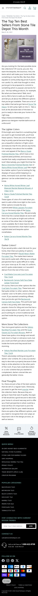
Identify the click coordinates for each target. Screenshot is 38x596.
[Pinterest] (12, 560)
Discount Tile (7, 497)
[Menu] (3, 8)
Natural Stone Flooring (11, 452)
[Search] (24, 8)
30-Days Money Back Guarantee (14, 449)
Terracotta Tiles (8, 510)
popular (25, 389)
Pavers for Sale (8, 504)
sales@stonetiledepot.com (11, 538)
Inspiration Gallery (10, 469)
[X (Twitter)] (17, 560)
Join (31, 526)
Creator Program (9, 475)
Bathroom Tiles (8, 490)
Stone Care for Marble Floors (14, 455)
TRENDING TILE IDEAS (13, 16)
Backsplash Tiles (8, 487)
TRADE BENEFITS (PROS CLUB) (12, 472)
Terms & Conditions (25, 585)
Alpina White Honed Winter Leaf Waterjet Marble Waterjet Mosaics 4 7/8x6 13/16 (18, 188)
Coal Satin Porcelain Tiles (12, 288)
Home (3, 16)
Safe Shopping (7, 459)
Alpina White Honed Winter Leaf (14, 167)
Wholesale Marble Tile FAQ (12, 462)
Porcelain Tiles (8, 507)
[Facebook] (3, 560)
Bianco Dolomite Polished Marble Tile (16, 165)
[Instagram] (7, 560)
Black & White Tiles (9, 494)
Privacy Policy (7, 465)
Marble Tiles (7, 500)
